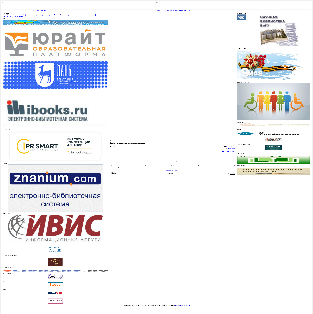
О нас (162, 10)
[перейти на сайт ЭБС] (55, 24)
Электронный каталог (171, 10)
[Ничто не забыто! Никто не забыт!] (273, 80)
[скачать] (55, 253)
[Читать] (55, 265)
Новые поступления (88, 15)
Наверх (176, 170)
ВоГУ (189, 10)
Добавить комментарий (228, 151)
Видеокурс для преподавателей (15, 16)
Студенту (50, 15)
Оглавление (169, 170)
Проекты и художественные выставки (71, 15)
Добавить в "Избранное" (39, 10)
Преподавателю (182, 10)
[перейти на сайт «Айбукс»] (55, 127)
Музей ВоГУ (57, 15)
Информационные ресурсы (31, 15)
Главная (158, 10)
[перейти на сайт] (55, 57)
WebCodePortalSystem (183, 305)
